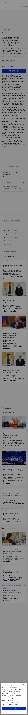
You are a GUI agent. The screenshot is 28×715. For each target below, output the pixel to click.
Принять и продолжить (14, 708)
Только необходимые (14, 711)
